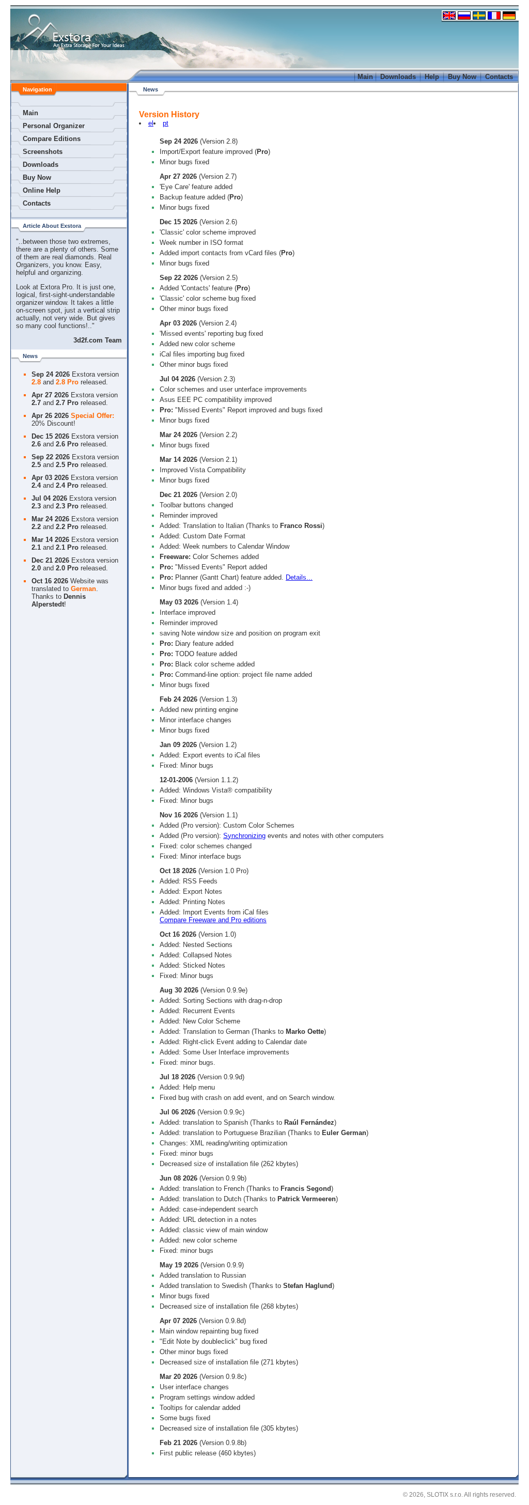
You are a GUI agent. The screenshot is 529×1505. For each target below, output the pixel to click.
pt (165, 123)
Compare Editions (52, 139)
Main (365, 77)
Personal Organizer (54, 126)
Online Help (41, 190)
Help (432, 77)
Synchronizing (244, 836)
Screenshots (43, 152)
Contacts (499, 77)
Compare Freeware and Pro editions (213, 920)
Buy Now (462, 77)
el (150, 123)
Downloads (398, 77)
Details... (299, 577)
